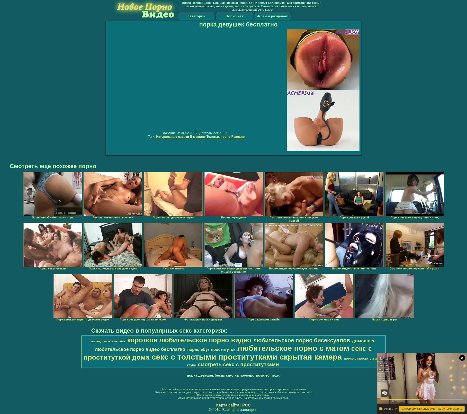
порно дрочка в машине (108, 341)
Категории (197, 16)
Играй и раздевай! (272, 16)
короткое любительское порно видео (189, 340)
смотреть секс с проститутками (238, 364)
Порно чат (234, 16)
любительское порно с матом (293, 348)
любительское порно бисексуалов (301, 340)
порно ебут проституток (211, 349)
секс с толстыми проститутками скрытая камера (247, 357)
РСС (246, 405)
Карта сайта (227, 405)
